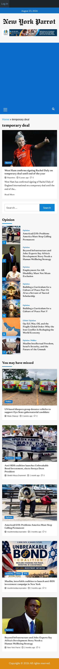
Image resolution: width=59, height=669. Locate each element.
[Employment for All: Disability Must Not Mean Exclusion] (11, 272)
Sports (8, 163)
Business (9, 458)
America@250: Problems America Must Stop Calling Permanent (37, 237)
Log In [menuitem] (4, 3)
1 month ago (35, 475)
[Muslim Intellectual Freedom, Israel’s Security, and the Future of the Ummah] (11, 345)
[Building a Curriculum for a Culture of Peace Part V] (11, 308)
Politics (33, 340)
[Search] (53, 109)
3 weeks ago (27, 416)
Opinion (26, 230)
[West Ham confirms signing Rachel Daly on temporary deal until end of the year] (29, 148)
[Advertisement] (29, 73)
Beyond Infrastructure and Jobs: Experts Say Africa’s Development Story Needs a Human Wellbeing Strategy (28, 641)
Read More (10, 195)
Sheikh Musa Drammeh (16, 475)
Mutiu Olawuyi (12, 416)
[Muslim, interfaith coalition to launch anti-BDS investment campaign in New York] (29, 559)
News (18, 458)
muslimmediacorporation (17, 532)
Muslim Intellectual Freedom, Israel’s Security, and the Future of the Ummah (38, 347)
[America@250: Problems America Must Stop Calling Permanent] (11, 235)
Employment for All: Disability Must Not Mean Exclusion (36, 273)
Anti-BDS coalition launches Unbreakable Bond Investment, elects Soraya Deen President (27, 469)
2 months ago (35, 532)
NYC (26, 574)
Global (25, 321)
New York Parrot (13, 647)
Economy (9, 574)
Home (5, 119)
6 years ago (24, 178)
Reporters (11, 178)
